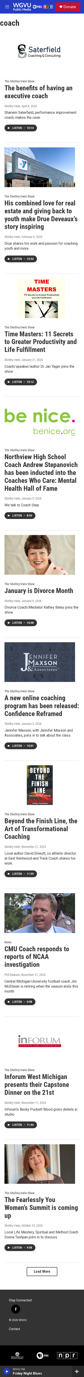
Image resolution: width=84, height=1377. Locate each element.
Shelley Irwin (12, 106)
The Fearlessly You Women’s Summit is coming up (41, 1207)
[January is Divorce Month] (39, 555)
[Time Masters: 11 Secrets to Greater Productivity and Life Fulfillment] (39, 298)
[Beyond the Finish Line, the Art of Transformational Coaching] (39, 785)
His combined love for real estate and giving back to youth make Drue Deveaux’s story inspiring (41, 214)
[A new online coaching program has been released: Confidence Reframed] (39, 662)
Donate (69, 7)
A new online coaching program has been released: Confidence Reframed (41, 706)
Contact (14, 1329)
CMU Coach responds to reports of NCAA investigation (36, 957)
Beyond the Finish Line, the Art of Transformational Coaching (40, 829)
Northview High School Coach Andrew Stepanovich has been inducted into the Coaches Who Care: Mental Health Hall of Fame (41, 472)
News (7, 942)
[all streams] (78, 1371)
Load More (42, 1271)
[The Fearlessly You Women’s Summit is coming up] (39, 1164)
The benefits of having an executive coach (38, 92)
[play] (7, 1371)
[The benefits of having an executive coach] (39, 52)
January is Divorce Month (38, 591)
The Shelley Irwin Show (19, 81)
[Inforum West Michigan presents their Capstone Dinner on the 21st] (39, 1041)
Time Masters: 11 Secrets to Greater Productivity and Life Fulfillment (40, 342)
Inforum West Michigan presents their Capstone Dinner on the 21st (36, 1084)
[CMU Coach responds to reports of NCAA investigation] (39, 913)
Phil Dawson (12, 975)
